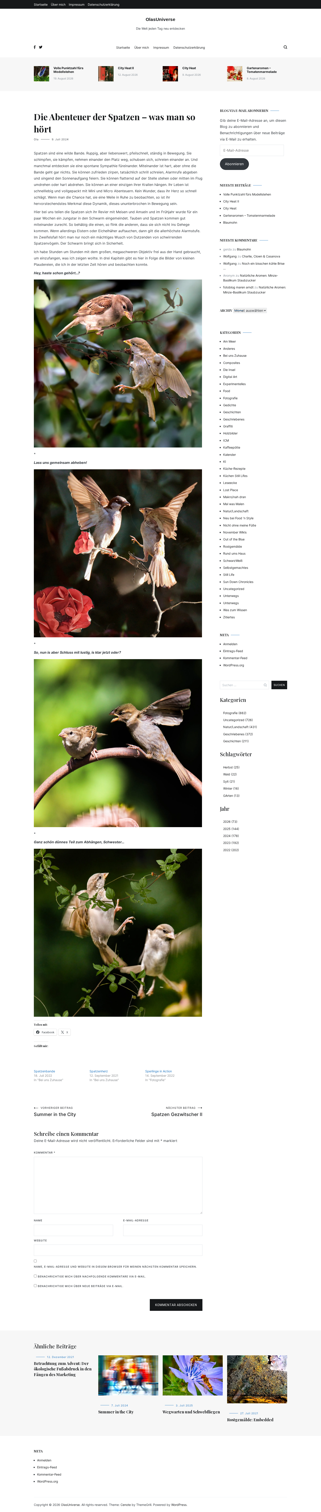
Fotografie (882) (234, 713)
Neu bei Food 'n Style (238, 518)
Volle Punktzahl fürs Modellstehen (68, 70)
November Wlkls (235, 532)
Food (226, 391)
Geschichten (232, 412)
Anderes (229, 348)
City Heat (189, 68)
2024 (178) (231, 836)
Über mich (58, 4)
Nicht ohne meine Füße (239, 525)
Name (38, 1220)
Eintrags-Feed (233, 651)
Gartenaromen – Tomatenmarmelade (262, 70)
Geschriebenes (233, 419)
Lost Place (230, 490)
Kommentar (44, 1152)
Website (40, 1240)
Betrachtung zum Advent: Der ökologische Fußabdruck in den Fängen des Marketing (62, 1369)
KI (224, 461)
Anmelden (230, 644)
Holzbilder (230, 433)
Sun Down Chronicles (238, 582)
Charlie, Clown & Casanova (261, 256)
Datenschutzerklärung (103, 4)
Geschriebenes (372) (238, 734)
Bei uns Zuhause (235, 355)
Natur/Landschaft (236, 511)
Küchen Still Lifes (235, 476)
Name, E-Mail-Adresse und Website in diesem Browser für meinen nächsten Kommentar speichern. (115, 1266)
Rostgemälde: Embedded (250, 1419)
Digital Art (230, 377)
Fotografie (230, 398)
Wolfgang (230, 256)
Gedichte (229, 405)
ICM (226, 440)
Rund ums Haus (234, 553)
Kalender (229, 454)
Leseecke (230, 483)
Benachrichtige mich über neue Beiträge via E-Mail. (80, 1286)
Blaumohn (230, 222)
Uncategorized (233, 589)
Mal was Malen (233, 504)
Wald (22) (230, 774)
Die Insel (229, 370)
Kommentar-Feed (235, 658)
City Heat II (126, 68)
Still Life (228, 574)
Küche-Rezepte (234, 468)
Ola (36, 139)
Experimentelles (234, 384)
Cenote (126, 1505)
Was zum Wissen (235, 610)
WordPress (178, 1505)
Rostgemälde (232, 546)
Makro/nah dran (234, 497)
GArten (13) (231, 795)
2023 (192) (231, 843)
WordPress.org (233, 665)
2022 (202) (231, 850)
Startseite (41, 4)
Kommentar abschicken (176, 1305)
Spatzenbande (44, 1071)
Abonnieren (234, 164)
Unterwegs (231, 596)
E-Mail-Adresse (135, 1220)
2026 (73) (230, 821)
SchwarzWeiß (233, 560)
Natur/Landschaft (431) (240, 727)
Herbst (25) (231, 767)
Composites (231, 363)
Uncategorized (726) (238, 720)
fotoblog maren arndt (238, 287)
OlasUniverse (160, 19)
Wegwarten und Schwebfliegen (191, 1411)
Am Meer (229, 341)
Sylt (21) (229, 781)
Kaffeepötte (231, 447)
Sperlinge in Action (158, 1071)
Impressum (77, 4)
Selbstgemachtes (235, 567)
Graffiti (228, 426)
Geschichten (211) (236, 741)
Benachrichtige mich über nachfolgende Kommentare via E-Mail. (92, 1276)
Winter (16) (231, 788)
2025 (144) (231, 829)
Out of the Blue (234, 539)
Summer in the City (55, 1111)
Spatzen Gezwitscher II (176, 1111)
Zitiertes (229, 617)
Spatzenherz (99, 1071)
